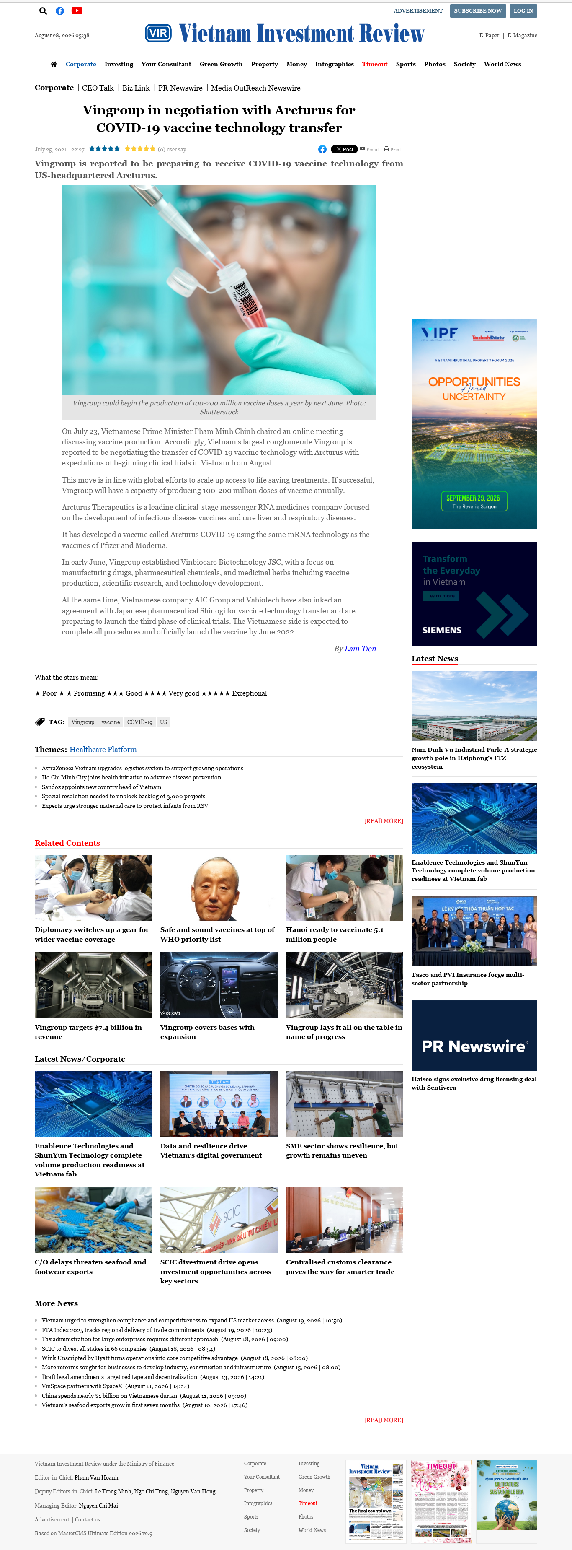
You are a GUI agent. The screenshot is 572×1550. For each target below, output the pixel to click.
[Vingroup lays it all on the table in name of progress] (344, 985)
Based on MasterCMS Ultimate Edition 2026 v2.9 (93, 1533)
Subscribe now (478, 11)
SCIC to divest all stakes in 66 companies (95, 1348)
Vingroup (83, 722)
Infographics (334, 64)
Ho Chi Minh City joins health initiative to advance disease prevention (131, 777)
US (163, 722)
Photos (435, 64)
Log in (523, 11)
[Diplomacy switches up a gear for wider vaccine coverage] (93, 888)
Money (296, 64)
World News (502, 64)
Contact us (87, 1519)
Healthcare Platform (103, 749)
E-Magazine (522, 35)
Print (395, 149)
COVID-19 (139, 722)
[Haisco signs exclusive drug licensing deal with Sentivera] (474, 1035)
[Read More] (383, 821)
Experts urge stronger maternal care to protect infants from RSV (125, 805)
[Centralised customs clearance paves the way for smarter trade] (344, 1220)
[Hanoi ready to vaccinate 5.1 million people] (344, 888)
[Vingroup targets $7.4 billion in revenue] (93, 985)
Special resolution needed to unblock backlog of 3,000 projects (123, 796)
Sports (406, 64)
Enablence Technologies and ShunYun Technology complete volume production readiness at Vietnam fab (473, 870)
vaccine (111, 722)
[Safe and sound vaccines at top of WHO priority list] (219, 888)
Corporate (81, 64)
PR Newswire (180, 88)
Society (465, 64)
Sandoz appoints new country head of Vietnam (101, 786)
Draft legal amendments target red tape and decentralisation (120, 1376)
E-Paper (489, 35)
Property (264, 64)
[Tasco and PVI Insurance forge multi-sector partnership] (474, 931)
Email (372, 149)
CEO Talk (98, 88)
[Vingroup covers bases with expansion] (219, 985)
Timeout (375, 64)
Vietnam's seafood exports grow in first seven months (111, 1404)
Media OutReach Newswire (256, 88)
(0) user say (172, 149)
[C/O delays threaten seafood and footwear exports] (93, 1220)
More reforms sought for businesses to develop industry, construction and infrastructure (157, 1367)
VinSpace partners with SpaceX (83, 1385)
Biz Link (136, 88)
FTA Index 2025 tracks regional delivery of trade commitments (123, 1329)
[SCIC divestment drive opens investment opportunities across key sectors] (219, 1220)
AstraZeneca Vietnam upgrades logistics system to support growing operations (142, 767)
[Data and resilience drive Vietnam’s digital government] (219, 1104)
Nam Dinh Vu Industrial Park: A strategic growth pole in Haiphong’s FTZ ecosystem (474, 757)
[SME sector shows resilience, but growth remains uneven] (344, 1104)
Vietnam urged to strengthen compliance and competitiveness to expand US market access (158, 1320)
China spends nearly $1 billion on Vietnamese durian (110, 1395)
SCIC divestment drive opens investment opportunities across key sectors (215, 1271)
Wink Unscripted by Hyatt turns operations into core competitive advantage (140, 1357)
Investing (119, 64)
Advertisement (418, 11)
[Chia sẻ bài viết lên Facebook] (322, 149)
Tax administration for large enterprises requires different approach (130, 1339)
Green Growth (221, 64)
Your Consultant (166, 64)
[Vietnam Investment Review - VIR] (286, 54)
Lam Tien (360, 648)
